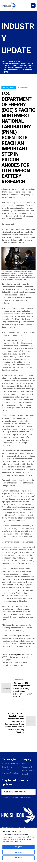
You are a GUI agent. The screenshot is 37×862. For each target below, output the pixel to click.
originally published (21, 654)
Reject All (18, 857)
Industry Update (8, 88)
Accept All (18, 847)
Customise (18, 852)
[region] (18, 845)
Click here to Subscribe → (15, 792)
